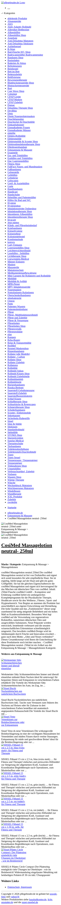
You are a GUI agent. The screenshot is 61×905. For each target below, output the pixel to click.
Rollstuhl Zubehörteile (19, 376)
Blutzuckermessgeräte (18, 85)
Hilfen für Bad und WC (19, 200)
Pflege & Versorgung (18, 320)
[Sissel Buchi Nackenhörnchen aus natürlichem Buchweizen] (13, 694)
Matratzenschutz (16, 270)
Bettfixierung (14, 77)
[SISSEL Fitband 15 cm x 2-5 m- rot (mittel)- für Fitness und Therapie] (13, 804)
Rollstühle (13, 368)
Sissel (10, 421)
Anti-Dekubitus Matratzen (20, 40)
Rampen (12, 337)
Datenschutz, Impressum (20, 887)
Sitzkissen (12, 426)
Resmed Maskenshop (18, 348)
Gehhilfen (12, 175)
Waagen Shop (14, 477)
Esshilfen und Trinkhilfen (20, 158)
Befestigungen (15, 66)
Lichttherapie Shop (17, 256)
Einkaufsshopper (16, 124)
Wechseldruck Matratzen (20, 485)
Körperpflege (14, 233)
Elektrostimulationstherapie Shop (24, 144)
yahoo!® (15, 896)
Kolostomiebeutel (16, 236)
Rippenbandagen (16, 351)
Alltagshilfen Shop (17, 35)
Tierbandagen (14, 446)
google (53, 894)
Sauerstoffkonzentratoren (20, 396)
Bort (10, 88)
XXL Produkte (15, 496)
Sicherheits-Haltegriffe (19, 418)
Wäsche (11, 482)
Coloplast (12, 94)
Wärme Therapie (16, 480)
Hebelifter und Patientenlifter (22, 197)
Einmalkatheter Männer (19, 130)
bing (3, 896)
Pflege (11, 312)
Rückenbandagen (16, 384)
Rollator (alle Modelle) (19, 354)
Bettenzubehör (15, 74)
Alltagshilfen (14, 32)
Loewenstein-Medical (18, 259)
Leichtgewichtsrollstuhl (19, 250)
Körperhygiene (15, 231)
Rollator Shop (14, 359)
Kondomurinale (15, 239)
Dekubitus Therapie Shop (20, 108)
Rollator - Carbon (16, 356)
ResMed (12, 345)
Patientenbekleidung (18, 309)
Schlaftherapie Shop (17, 401)
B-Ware (11, 49)
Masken (11, 264)
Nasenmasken (14, 289)
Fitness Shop (14, 164)
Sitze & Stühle (15, 424)
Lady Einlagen (15, 245)
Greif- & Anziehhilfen (18, 183)
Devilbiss (12, 110)
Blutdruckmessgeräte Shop (21, 82)
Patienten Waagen (16, 306)
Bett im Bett (13, 71)
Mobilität (12, 278)
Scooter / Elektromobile (19, 412)
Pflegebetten (14, 323)
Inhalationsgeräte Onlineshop (22, 208)
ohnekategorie (14, 298)
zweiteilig (12, 502)
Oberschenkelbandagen (19, 295)
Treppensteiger (15, 463)
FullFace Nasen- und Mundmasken (25, 166)
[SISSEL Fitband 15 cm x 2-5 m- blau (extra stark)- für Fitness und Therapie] (13, 753)
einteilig (11, 133)
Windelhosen (14, 491)
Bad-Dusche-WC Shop (19, 52)
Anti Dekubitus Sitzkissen (20, 43)
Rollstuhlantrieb (15, 379)
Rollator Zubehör (16, 362)
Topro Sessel (14, 457)
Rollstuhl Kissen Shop (19, 373)
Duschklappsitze (16, 119)
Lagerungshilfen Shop (18, 247)
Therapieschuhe (15, 443)
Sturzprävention (15, 438)
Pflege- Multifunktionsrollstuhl (23, 315)
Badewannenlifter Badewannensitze (25, 54)
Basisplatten (13, 60)
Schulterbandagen (16, 410)
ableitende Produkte (17, 18)
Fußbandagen (14, 169)
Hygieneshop (14, 205)
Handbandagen (15, 189)
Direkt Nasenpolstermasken (21, 116)
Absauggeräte (14, 21)
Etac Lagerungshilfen (18, 161)
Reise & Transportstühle (19, 342)
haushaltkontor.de (37, 899)
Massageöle (13, 267)
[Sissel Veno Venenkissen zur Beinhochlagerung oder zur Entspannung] (13, 725)
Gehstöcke (13, 177)
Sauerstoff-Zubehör (17, 393)
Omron (11, 301)
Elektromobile (14, 138)
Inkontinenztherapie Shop (20, 217)
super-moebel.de (30, 902)
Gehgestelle (13, 172)
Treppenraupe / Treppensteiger (23, 460)
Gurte (10, 186)
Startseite (12, 507)
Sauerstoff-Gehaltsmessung (21, 390)
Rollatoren (13, 365)
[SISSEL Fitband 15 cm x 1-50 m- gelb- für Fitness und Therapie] (13, 829)
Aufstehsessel (14, 46)
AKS (10, 24)
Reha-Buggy (14, 340)
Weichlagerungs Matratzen (21, 488)
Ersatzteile (13, 152)
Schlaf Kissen (14, 398)
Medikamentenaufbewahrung (22, 273)
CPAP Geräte (14, 96)
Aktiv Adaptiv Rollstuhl (19, 26)
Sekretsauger (14, 415)
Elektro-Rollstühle (16, 136)
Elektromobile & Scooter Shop (23, 141)
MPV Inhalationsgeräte (19, 287)
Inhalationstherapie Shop (20, 211)
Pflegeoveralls (14, 329)
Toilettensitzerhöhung (18, 449)
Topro (10, 454)
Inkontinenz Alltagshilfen (20, 214)
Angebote (12, 38)
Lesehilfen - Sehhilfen (18, 253)
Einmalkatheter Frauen (19, 127)
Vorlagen (12, 474)
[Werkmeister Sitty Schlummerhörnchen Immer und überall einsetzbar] (13, 668)
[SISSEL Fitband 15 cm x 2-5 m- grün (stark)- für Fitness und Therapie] (13, 778)
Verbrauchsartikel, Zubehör (21, 471)
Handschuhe (14, 194)
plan (10, 334)
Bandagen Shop (15, 57)
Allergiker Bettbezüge (18, 29)
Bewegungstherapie (17, 80)
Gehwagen (13, 180)
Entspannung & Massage (20, 150)
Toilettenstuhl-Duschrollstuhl (22, 452)
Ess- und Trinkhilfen (18, 155)
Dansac (11, 105)
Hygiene (12, 203)
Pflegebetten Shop (16, 326)
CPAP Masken (15, 99)
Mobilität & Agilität (17, 281)
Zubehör (12, 499)
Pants (10, 303)
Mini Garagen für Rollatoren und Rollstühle (29, 275)
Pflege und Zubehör (17, 317)
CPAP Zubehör (15, 102)
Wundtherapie (14, 494)
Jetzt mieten (13, 222)
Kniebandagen (15, 228)
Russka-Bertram (15, 387)
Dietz (10, 113)
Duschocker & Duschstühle (21, 122)
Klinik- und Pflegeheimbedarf (22, 225)
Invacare (12, 219)
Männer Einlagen (16, 261)
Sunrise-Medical (16, 440)
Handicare (13, 191)
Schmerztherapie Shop (19, 407)
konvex (11, 242)
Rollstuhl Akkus (15, 370)
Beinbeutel (13, 68)
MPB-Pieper (14, 284)
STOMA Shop (15, 435)
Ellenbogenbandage (17, 147)
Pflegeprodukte (15, 331)
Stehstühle (13, 432)
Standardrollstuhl (16, 429)
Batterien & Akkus (17, 63)
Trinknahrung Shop (17, 466)
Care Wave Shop (16, 91)
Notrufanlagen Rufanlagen (21, 292)
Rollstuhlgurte (14, 382)
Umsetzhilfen (14, 468)
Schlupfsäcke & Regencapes (22, 404)
